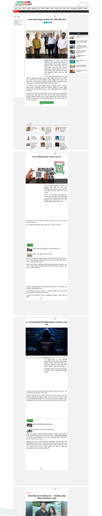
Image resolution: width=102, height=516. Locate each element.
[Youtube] (83, 3)
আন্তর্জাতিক (34, 8)
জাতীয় (24, 8)
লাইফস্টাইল (80, 8)
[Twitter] (85, 3)
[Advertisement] (54, 4)
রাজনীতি (28, 8)
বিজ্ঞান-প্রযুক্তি (73, 8)
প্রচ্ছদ (16, 8)
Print (55, 16)
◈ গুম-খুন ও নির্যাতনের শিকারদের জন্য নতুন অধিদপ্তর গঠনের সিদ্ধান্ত (48, 11)
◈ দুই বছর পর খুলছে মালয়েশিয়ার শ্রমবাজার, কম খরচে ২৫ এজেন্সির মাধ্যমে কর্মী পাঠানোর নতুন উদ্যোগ (76, 11)
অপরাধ (56, 8)
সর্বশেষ (19, 8)
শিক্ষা (61, 8)
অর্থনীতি (47, 8)
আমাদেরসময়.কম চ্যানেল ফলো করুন (47, 102)
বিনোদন (42, 8)
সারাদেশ (52, 8)
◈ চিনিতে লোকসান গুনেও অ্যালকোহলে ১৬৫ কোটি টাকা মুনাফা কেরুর (25, 11)
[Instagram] (87, 3)
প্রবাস (68, 8)
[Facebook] (81, 3)
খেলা (39, 8)
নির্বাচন (64, 8)
